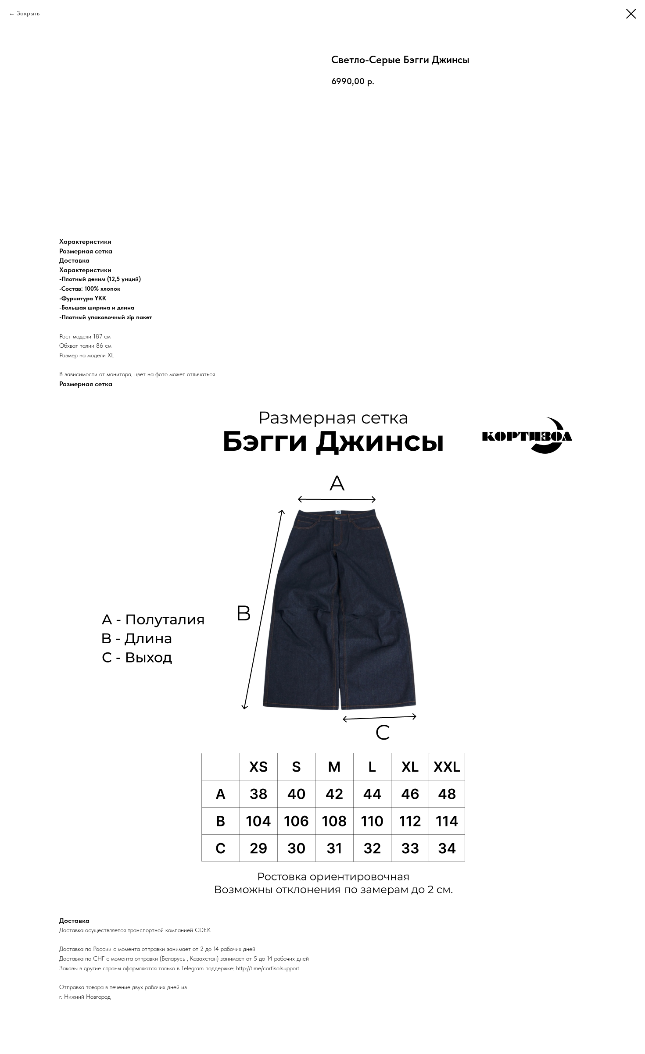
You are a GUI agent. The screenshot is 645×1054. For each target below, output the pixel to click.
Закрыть (28, 13)
